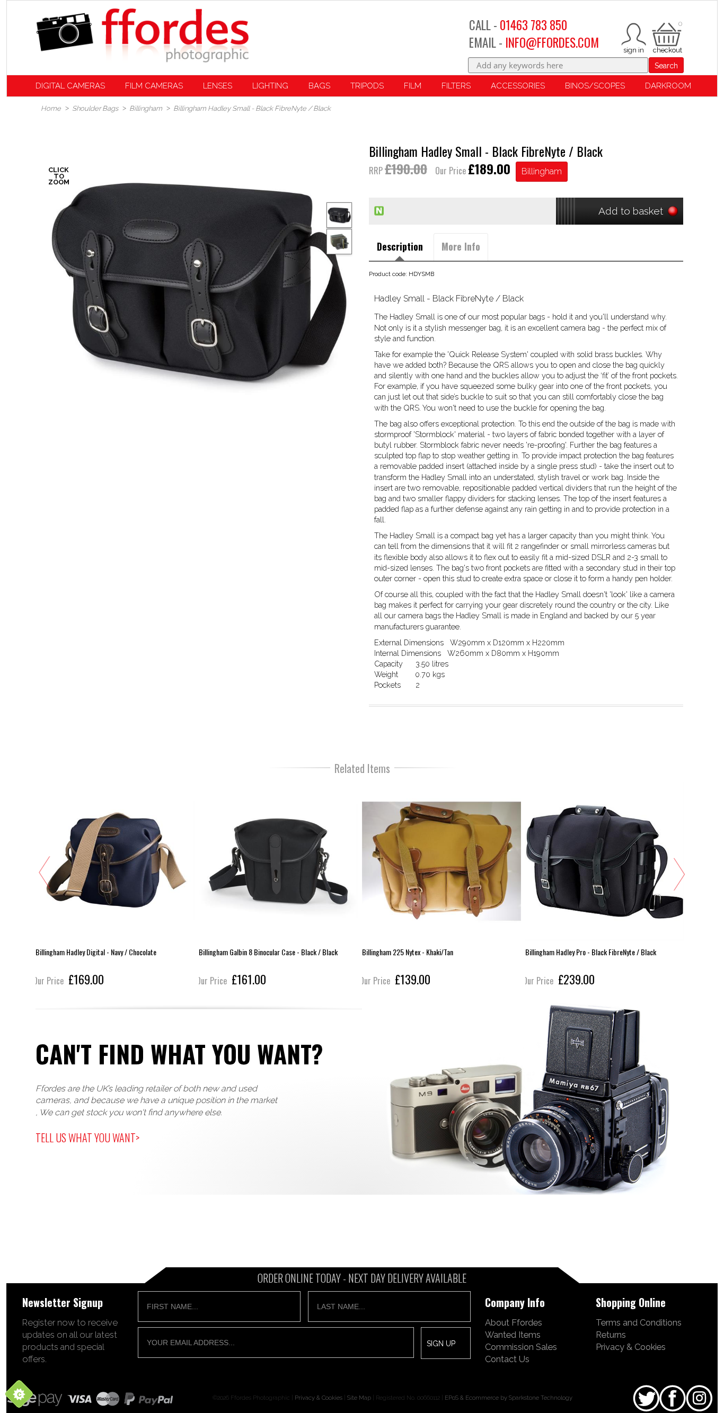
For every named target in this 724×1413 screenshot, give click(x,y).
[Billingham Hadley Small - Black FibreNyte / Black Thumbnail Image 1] (339, 241)
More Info (461, 246)
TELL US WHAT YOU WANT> (87, 1137)
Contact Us (507, 1359)
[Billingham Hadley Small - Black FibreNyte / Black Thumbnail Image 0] (198, 280)
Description (400, 246)
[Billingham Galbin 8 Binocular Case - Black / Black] (278, 885)
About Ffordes (513, 1322)
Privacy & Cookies (631, 1346)
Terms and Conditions (639, 1322)
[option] (198, 280)
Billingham (542, 171)
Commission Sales (521, 1346)
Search (666, 65)
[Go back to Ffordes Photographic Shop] (142, 36)
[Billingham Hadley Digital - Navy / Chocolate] (115, 885)
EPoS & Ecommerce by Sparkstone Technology (508, 1397)
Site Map (359, 1397)
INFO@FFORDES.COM (552, 42)
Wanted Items (513, 1334)
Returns (611, 1334)
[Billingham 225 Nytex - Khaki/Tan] (441, 885)
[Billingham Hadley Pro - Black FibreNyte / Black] (604, 885)
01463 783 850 (533, 25)
